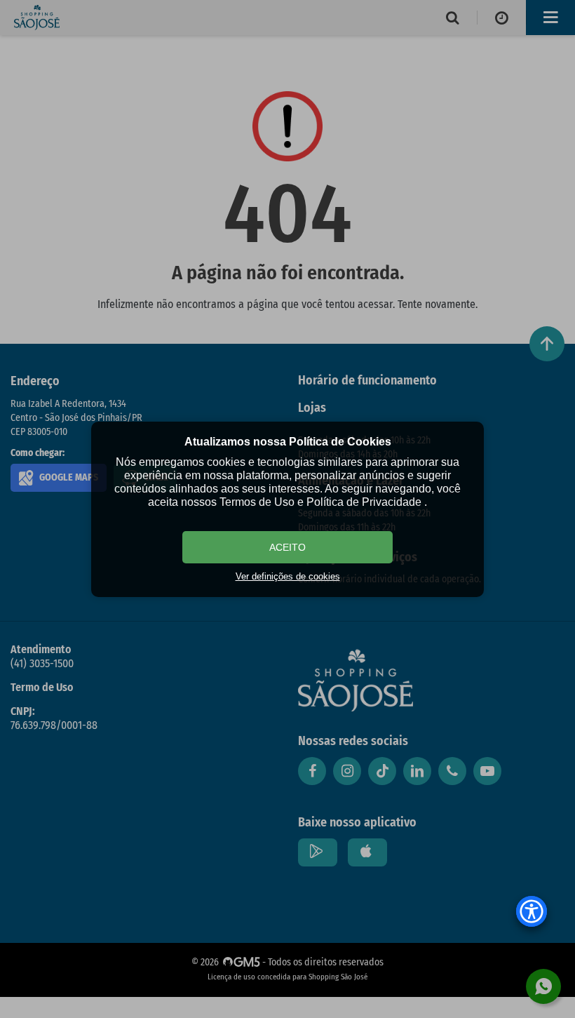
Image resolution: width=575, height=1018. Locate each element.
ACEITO (287, 547)
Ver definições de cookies (288, 576)
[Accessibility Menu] (531, 911)
